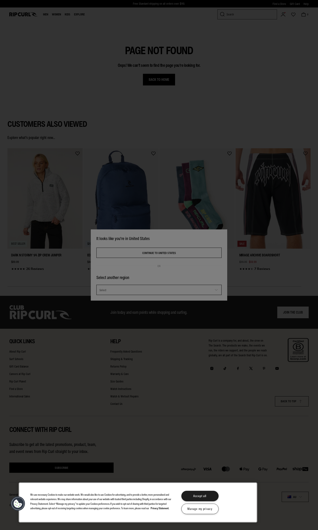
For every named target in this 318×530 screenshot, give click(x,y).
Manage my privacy (199, 508)
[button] (17, 503)
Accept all (199, 496)
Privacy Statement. (160, 508)
